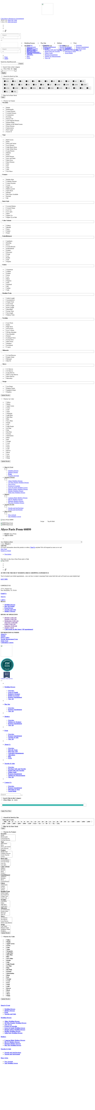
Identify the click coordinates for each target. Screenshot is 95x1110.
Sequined (9, 284)
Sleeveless (9, 378)
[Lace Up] (6, 863)
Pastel (8, 233)
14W (58, 85)
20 (7, 85)
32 (50, 85)
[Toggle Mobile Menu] (1, 680)
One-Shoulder (10, 334)
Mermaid (9, 359)
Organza (8, 281)
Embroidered (10, 248)
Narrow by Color (9, 399)
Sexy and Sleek (10, 158)
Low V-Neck (10, 330)
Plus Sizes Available (12, 194)
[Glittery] (3, 868)
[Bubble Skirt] (6, 852)
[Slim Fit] (5, 914)
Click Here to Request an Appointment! (12, 18)
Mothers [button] (7, 716)
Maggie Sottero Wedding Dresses (18, 489)
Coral (8, 443)
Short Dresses (10, 162)
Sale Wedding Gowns (14, 516)
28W (34, 88)
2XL (14, 91)
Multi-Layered (10, 189)
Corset (8, 185)
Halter (8, 325)
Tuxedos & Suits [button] (9, 763)
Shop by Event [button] (5, 1005)
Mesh (8, 279)
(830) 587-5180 (12, 20)
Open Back (9, 190)
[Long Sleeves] (6, 921)
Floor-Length (10, 305)
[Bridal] (8, 835)
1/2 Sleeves (9, 369)
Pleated (8, 192)
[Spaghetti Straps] (5, 929)
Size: (2, 542)
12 (61, 81)
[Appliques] (5, 877)
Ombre (8, 231)
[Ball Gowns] (6, 843)
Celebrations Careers (7, 642)
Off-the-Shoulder (11, 332)
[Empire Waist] (5, 911)
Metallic (8, 227)
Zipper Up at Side (11, 217)
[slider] (84, 805)
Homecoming (10, 122)
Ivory (8, 445)
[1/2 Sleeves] (6, 918)
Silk (7, 286)
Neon (8, 229)
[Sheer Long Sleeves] (6, 923)
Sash (7, 259)
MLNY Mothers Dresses (15, 499)
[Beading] (5, 878)
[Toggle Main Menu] (1, 40)
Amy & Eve (11, 484)
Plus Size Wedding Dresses (16, 503)
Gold (7, 448)
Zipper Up (9, 215)
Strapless (9, 343)
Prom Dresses (10, 126)
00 (15, 81)
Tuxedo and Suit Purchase (15, 508)
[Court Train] (5, 898)
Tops (7, 167)
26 (29, 85)
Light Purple (10, 426)
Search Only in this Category (11, 67)
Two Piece (9, 171)
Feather (8, 250)
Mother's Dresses (9, 611)
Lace (7, 256)
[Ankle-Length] (5, 893)
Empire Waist (10, 357)
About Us (3, 634)
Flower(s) (9, 252)
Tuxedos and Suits (13, 475)
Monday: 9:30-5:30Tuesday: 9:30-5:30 (10, 618)
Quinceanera (10, 128)
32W (52, 88)
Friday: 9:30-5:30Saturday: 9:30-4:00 (10, 625)
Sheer (8, 213)
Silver (8, 456)
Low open (9, 212)
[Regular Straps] (5, 928)
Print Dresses (10, 156)
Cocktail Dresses (11, 113)
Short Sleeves (10, 376)
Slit (7, 198)
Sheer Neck (9, 341)
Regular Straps (10, 388)
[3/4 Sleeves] (6, 919)
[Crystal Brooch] (5, 881)
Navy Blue (9, 421)
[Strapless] (5, 931)
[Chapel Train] (5, 896)
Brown (8, 450)
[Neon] (3, 871)
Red (7, 439)
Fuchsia (8, 434)
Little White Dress (11, 149)
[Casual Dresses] (8, 838)
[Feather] (4, 888)
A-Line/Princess (11, 355)
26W (25, 88)
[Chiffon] (4, 886)
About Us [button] (7, 744)
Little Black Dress (11, 147)
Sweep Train (10, 311)
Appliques (9, 241)
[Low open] (6, 865)
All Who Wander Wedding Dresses (18, 482)
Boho (8, 141)
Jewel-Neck (9, 328)
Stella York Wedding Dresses (16, 492)
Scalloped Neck (11, 338)
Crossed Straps (10, 208)
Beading (8, 243)
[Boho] (6, 845)
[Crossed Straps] (6, 862)
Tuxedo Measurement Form (9, 639)
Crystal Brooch (10, 246)
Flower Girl (9, 118)
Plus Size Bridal (9, 606)
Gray (7, 454)
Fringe (8, 254)
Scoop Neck (10, 339)
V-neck (8, 347)
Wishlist (3, 636)
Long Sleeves (10, 373)
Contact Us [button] (8, 782)
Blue (7, 419)
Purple (8, 422)
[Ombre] (3, 873)
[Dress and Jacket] (6, 847)
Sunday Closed (9, 627)
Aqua (8, 411)
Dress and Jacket (11, 143)
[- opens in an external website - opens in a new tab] (47, 14)
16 (76, 81)
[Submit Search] (3, 51)
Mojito (8, 404)
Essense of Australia (14, 486)
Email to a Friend (6, 551)
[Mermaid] (5, 913)
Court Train (9, 304)
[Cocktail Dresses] (8, 840)
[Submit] (3, 37)
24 (21, 85)
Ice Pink (8, 428)
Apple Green (10, 406)
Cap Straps (9, 386)
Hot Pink (9, 432)
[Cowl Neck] (5, 901)
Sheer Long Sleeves (12, 374)
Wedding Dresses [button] (9, 687)
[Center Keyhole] (6, 855)
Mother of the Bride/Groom (14, 124)
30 (43, 85)
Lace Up (8, 210)
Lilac (7, 424)
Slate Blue (9, 417)
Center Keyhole (11, 183)
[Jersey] (4, 890)
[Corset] (6, 856)
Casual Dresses (10, 111)
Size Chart (4, 549)
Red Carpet (9, 130)
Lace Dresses (10, 145)
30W (43, 88)
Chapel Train (10, 302)
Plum (7, 437)
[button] (29, 43)
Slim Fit (8, 361)
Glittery (8, 225)
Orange (8, 441)
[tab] (49, 471)
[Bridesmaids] (8, 837)
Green (8, 408)
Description (7, 554)
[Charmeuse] (4, 885)
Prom (10, 474)
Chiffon (8, 271)
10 (54, 81)
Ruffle (8, 258)
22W (7, 88)
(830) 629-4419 (12, 22)
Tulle (7, 290)
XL (7, 91)
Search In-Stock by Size (11, 76)
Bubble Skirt (10, 179)
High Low (9, 187)
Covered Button (11, 206)
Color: (3, 544)
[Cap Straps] (5, 926)
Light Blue (9, 415)
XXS (60, 88)
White (8, 458)
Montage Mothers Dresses (15, 501)
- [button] (5, 469)
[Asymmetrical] (5, 895)
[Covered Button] (6, 860)
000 (7, 81)
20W (85, 85)
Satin (7, 282)
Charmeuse (9, 269)
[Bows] (5, 880)
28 (36, 85)
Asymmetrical (10, 300)
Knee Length (10, 307)
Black (8, 452)
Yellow (8, 402)
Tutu (7, 169)
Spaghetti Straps (11, 390)
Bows (8, 245)
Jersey (8, 275)
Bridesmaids (10, 109)
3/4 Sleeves (9, 371)
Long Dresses (10, 151)
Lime (7, 409)
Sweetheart (9, 345)
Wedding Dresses (13, 470)
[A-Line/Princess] (5, 910)
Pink (7, 430)
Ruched (8, 196)
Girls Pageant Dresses (12, 120)
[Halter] (5, 903)
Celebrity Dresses (11, 181)
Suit (7, 166)
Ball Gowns (9, 140)
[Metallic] (3, 870)
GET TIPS (4, 579)
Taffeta (8, 288)
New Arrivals (12, 515)
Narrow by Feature (9, 101)
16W (67, 85)
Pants (7, 154)
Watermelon (9, 435)
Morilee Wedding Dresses (15, 491)
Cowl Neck (9, 323)
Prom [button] (6, 730)
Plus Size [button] (7, 704)
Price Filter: (7, 69)
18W (76, 85)
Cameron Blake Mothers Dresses (17, 498)
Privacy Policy (5, 637)
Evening (8, 117)
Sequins (8, 261)
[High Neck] (5, 904)
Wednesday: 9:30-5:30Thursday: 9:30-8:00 (11, 621)
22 (14, 85)
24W (16, 88)
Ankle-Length (10, 298)
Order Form (4, 641)
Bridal (8, 107)
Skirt (7, 164)
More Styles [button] (4, 1058)
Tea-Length (9, 313)
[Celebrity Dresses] (6, 853)
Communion (10, 115)
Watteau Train (10, 315)
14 (68, 81)
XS (69, 88)
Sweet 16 (9, 131)
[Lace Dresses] (6, 848)
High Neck (9, 326)
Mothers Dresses (13, 472)
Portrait (8, 336)
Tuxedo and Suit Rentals (15, 509)
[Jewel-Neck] (5, 906)
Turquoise (9, 413)
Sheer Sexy (9, 160)
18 (83, 81)
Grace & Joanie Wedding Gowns (18, 487)
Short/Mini (9, 309)
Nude (8, 447)
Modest (8, 153)
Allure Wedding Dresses (15, 481)
